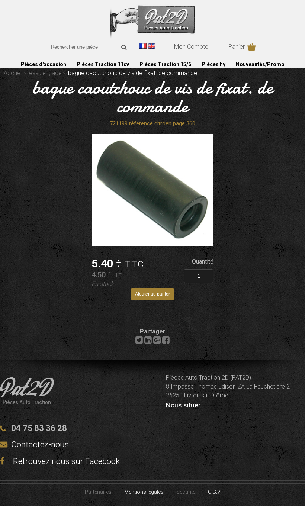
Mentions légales (144, 492)
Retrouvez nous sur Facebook (65, 461)
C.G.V (214, 492)
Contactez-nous (40, 444)
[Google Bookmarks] (157, 341)
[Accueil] (152, 37)
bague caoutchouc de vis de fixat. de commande (152, 97)
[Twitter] (139, 341)
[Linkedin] (148, 341)
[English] (151, 46)
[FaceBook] (166, 341)
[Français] (143, 46)
